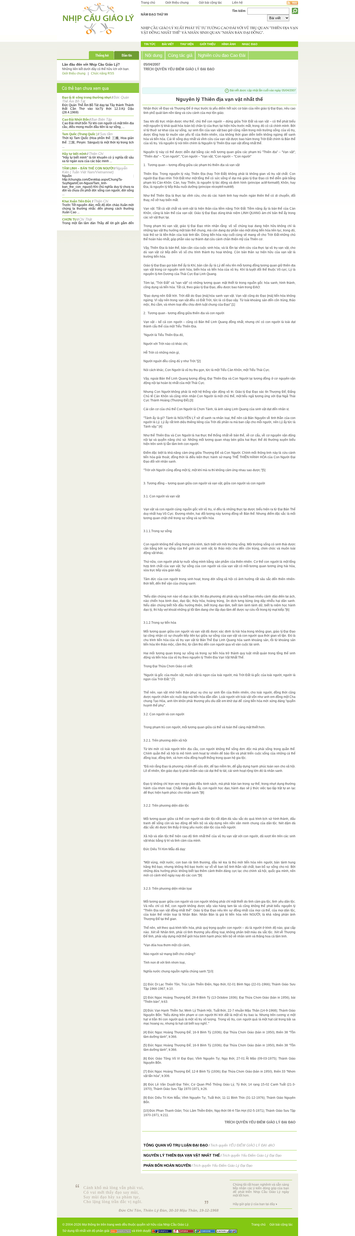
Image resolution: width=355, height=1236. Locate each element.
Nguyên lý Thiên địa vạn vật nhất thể (181, 1155)
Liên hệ (237, 2)
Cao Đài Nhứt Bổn (75, 119)
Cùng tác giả (180, 55)
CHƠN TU (69, 219)
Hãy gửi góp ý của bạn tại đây (254, 1204)
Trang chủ (148, 2)
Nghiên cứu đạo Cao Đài (222, 55)
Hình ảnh (229, 44)
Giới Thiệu (207, 44)
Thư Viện (187, 44)
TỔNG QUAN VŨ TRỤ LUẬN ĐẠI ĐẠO (175, 1145)
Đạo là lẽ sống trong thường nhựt (86, 97)
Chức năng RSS (102, 73)
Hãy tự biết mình (74, 154)
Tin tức (150, 44)
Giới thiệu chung (177, 2)
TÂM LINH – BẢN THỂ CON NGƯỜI (88, 168)
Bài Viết (168, 44)
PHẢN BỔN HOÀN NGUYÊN (167, 1165)
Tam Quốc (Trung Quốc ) (79, 134)
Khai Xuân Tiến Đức (76, 201)
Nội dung (153, 55)
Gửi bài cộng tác (210, 2)
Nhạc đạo (250, 44)
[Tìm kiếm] (295, 11)
